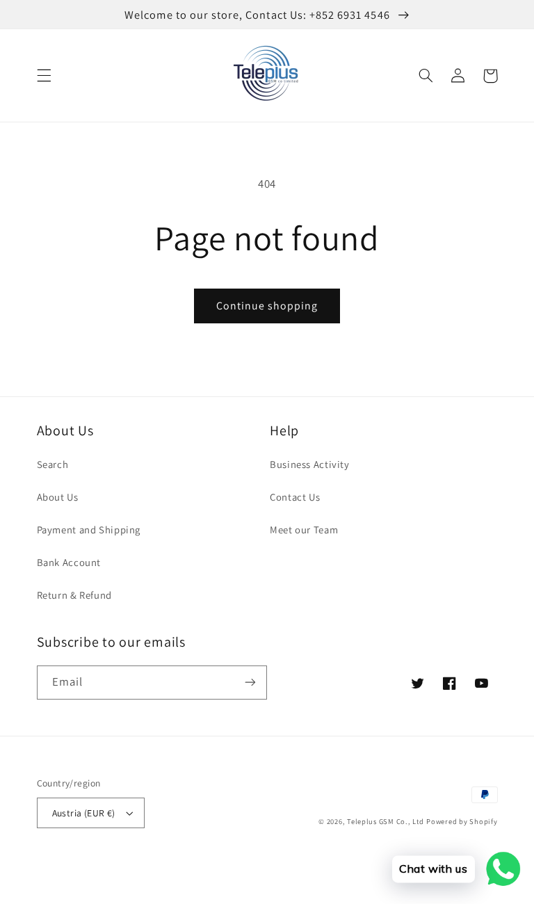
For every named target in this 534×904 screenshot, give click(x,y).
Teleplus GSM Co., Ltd (385, 821)
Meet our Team (304, 529)
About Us (58, 496)
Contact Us (295, 496)
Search (53, 464)
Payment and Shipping (89, 529)
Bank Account (69, 562)
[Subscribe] (250, 682)
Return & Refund (74, 595)
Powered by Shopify (461, 821)
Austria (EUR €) (83, 813)
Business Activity (310, 464)
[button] (44, 76)
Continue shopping (267, 305)
